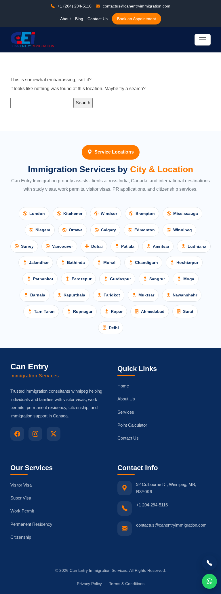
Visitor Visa (21, 485)
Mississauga (185, 213)
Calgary (108, 230)
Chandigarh (146, 262)
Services (125, 412)
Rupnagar (82, 311)
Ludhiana (197, 246)
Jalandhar (39, 262)
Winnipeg (182, 230)
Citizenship (20, 537)
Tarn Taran (44, 311)
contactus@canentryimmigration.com (136, 6)
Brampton (145, 213)
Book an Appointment (136, 18)
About (65, 18)
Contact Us (97, 18)
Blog (79, 18)
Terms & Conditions (126, 583)
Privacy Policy (89, 583)
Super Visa (20, 497)
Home (123, 385)
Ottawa (76, 230)
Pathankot (43, 279)
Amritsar (161, 246)
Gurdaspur (120, 279)
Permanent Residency (31, 524)
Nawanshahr (185, 295)
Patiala (127, 246)
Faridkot (112, 295)
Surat (188, 311)
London (37, 213)
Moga (188, 279)
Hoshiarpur (187, 262)
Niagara (42, 230)
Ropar (117, 311)
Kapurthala (74, 295)
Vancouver (62, 246)
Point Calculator (132, 425)
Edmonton (144, 230)
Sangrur (157, 279)
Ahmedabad (153, 311)
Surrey (27, 246)
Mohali (110, 262)
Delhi (114, 328)
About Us (126, 398)
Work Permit (22, 510)
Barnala (37, 295)
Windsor (109, 213)
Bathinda (76, 262)
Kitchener (72, 213)
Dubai (97, 246)
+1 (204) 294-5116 (74, 6)
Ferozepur (82, 279)
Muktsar (146, 295)
